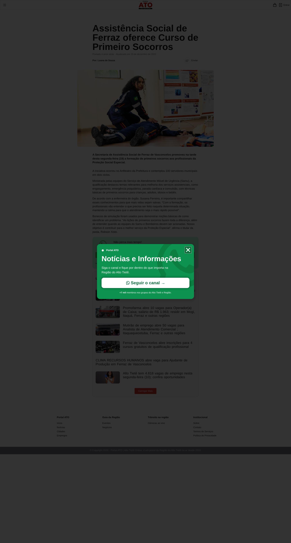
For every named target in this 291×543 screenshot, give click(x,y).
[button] (188, 250)
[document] (145, 271)
